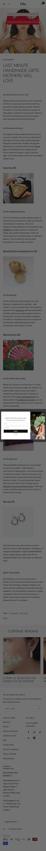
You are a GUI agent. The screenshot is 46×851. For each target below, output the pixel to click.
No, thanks (16, 434)
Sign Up (16, 431)
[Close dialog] (43, 413)
